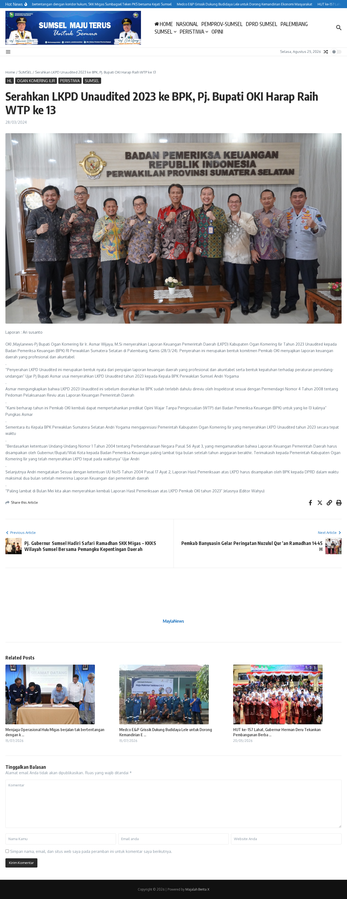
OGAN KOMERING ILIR (36, 80)
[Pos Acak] (326, 52)
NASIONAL (187, 24)
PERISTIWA (192, 31)
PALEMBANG (294, 24)
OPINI (217, 31)
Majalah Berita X (197, 889)
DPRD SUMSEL (261, 24)
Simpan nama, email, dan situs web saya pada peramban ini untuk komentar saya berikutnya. (91, 851)
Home (10, 72)
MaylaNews (173, 621)
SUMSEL (163, 31)
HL (9, 80)
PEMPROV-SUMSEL (222, 24)
